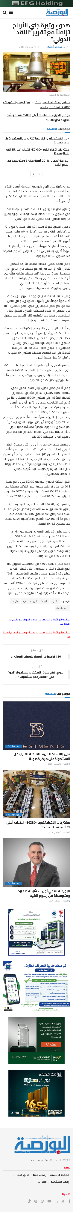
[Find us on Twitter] (63, 1201)
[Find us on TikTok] (29, 1201)
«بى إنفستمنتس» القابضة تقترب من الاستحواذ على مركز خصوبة (36, 140)
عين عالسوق (62, 608)
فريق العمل (22, 1175)
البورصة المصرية (30, 601)
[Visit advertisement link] (36, 3)
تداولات (15, 601)
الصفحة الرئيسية (59, 1175)
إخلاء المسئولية (60, 1181)
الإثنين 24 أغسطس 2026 (58, 764)
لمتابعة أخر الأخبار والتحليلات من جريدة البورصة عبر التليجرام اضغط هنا (36, 634)
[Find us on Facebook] (69, 1201)
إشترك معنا (39, 1175)
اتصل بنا (42, 1181)
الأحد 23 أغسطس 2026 (58, 832)
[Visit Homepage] (57, 12)
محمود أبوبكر (55, 47)
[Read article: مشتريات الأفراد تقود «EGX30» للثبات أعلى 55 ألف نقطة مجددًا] (36, 794)
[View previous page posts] (40, 173)
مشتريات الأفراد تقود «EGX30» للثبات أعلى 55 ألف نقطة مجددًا (37, 151)
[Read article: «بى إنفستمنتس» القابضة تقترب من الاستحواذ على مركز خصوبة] (36, 725)
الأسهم (55, 601)
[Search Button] (5, 12)
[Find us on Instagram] (35, 1201)
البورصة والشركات (13, 746)
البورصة (44, 601)
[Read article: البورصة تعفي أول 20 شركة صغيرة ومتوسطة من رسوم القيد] (36, 862)
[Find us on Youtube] (49, 1201)
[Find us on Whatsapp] (42, 1201)
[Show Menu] (11, 12)
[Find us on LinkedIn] (56, 1201)
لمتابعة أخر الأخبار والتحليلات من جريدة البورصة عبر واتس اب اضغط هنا (39, 621)
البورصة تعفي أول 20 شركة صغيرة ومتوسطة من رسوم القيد (38, 162)
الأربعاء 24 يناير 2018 (29, 47)
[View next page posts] (33, 173)
